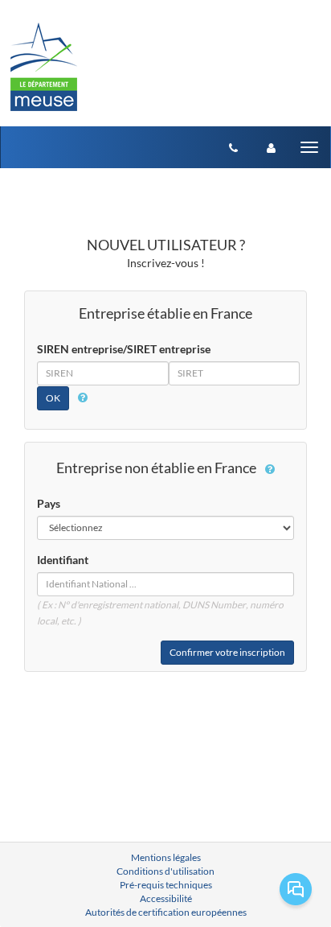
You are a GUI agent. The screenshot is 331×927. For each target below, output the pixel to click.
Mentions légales (166, 857)
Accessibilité (166, 898)
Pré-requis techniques (166, 885)
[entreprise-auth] (271, 147)
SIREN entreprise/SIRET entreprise (123, 349)
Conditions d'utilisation (165, 871)
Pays (48, 503)
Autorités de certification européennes (166, 912)
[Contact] (233, 147)
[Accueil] (44, 63)
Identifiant (62, 559)
